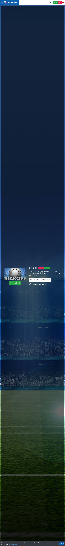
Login (60, 2)
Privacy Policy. (14, 544)
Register (55, 2)
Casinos (32, 280)
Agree (62, 543)
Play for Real (15, 283)
